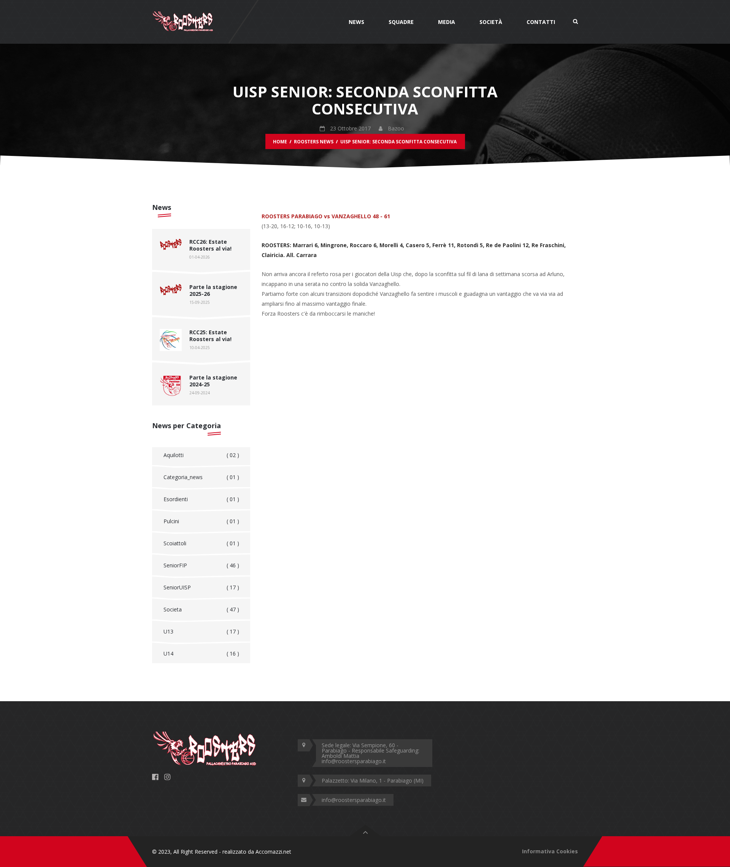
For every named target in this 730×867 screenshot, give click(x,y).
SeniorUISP (201, 587)
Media (446, 21)
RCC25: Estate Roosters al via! (210, 336)
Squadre (401, 21)
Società (490, 21)
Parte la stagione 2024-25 (213, 381)
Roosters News (313, 141)
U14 (201, 653)
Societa (201, 609)
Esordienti (201, 499)
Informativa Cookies (550, 851)
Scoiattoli (201, 543)
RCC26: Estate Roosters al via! (210, 245)
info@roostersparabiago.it (354, 799)
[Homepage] (183, 21)
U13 (201, 631)
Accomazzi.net (273, 851)
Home (280, 141)
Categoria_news (201, 477)
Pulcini (201, 521)
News (356, 21)
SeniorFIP (201, 565)
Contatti (541, 21)
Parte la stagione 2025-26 (213, 290)
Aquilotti (201, 455)
